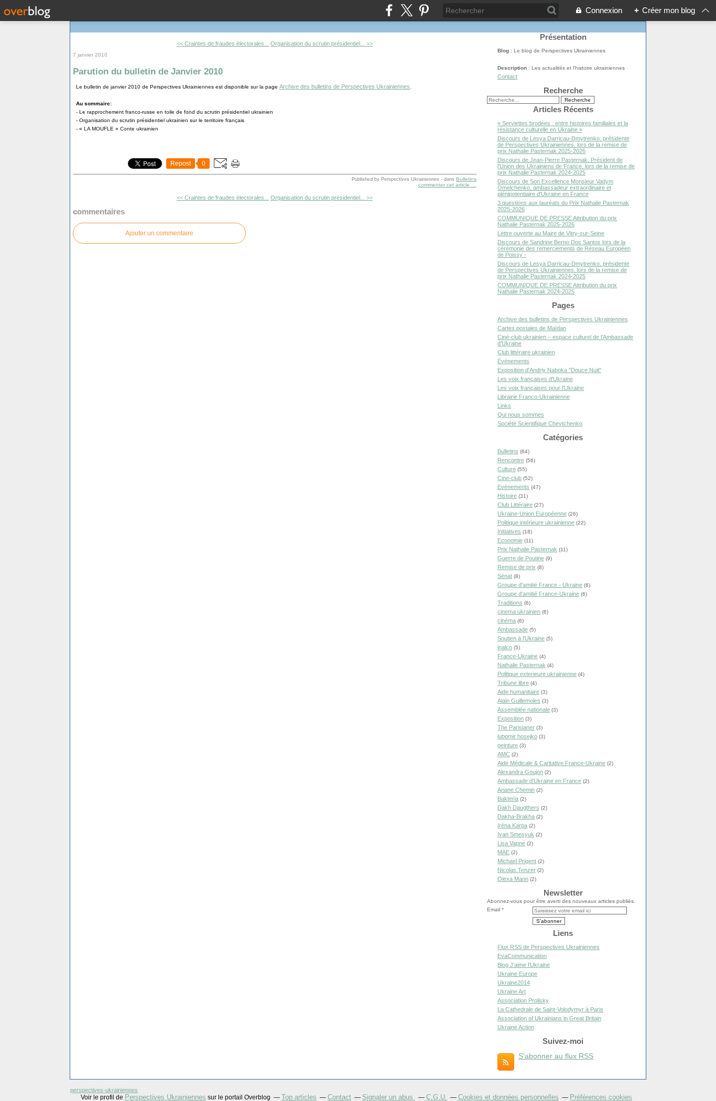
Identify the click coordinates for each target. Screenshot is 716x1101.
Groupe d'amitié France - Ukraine (539, 585)
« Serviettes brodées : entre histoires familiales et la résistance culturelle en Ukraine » (562, 126)
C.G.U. (436, 1097)
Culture (506, 469)
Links (504, 405)
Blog (503, 50)
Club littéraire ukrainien (526, 352)
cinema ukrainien (518, 611)
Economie (510, 540)
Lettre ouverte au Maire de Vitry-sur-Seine (550, 233)
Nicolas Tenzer (516, 870)
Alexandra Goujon (520, 772)
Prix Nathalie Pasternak (527, 549)
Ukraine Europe (517, 974)
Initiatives (509, 531)
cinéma (506, 620)
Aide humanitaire (518, 692)
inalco (504, 647)
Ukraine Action (515, 1027)
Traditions (510, 602)
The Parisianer (516, 727)
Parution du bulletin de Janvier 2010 (148, 71)
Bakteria (507, 798)
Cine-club (509, 478)
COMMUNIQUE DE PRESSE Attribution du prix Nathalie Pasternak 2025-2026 (557, 221)
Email (493, 909)
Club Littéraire (515, 505)
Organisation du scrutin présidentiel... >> (321, 43)
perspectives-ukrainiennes (104, 1090)
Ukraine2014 (513, 982)
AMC (503, 754)
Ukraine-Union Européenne (532, 513)
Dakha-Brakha (516, 816)
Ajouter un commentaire (159, 233)
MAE (503, 852)
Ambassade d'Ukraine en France (539, 781)
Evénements (513, 487)
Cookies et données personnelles (508, 1097)
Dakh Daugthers (518, 807)
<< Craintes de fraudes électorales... (223, 43)
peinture (507, 745)
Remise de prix (516, 567)
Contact (507, 76)
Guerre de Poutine (520, 558)
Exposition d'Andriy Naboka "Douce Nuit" (549, 370)
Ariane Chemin (516, 790)
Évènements (513, 361)
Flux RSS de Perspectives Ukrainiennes (548, 947)
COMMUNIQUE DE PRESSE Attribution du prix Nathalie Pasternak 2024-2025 (557, 288)
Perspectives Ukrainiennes (165, 1097)
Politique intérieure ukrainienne (535, 522)
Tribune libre (513, 683)
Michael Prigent (516, 861)
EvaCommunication (522, 956)
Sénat (504, 576)
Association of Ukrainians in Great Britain (549, 1018)
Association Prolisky (523, 1000)
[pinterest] (423, 10)
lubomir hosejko (517, 736)
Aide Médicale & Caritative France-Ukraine (551, 763)
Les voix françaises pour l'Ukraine (540, 388)
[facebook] (389, 10)
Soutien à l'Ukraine (521, 638)
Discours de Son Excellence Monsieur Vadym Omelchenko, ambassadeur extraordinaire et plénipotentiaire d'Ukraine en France (555, 187)
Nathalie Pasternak (521, 665)
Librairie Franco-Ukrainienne (533, 397)
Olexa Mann (512, 879)
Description (512, 68)
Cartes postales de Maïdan (531, 328)
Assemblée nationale (523, 709)
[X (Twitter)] (406, 10)
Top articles (299, 1097)
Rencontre (510, 460)
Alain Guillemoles (518, 700)
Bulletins (466, 179)
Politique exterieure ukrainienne (537, 674)
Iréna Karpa (512, 825)
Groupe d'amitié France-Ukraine (538, 594)
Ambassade (512, 629)
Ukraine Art (511, 991)
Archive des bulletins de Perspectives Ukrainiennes (344, 86)
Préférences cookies (601, 1097)
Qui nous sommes (520, 414)
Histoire (507, 496)
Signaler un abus (388, 1097)
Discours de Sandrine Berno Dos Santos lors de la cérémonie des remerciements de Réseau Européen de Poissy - (564, 248)
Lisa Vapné (511, 843)
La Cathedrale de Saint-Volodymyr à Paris (550, 1009)
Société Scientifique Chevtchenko (539, 423)
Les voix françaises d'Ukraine (535, 379)
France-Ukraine (517, 656)
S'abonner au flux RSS (555, 1056)
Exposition (510, 718)
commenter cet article (444, 185)
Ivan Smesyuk (515, 834)
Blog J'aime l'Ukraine (523, 965)
